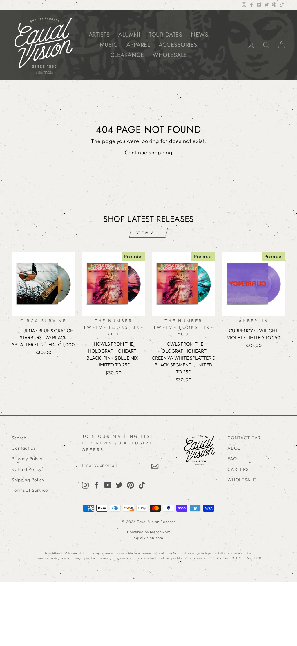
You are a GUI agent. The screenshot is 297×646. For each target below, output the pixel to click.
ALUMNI (129, 34)
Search (19, 437)
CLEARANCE (127, 55)
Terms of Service (30, 490)
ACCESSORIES (178, 45)
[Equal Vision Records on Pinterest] (130, 484)
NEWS (199, 34)
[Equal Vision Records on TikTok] (141, 484)
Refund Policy (27, 469)
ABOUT (235, 448)
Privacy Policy (27, 458)
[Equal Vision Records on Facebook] (96, 484)
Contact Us (24, 448)
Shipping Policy (28, 479)
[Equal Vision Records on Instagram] (85, 484)
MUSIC (109, 45)
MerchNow (160, 531)
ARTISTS (99, 34)
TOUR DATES (165, 34)
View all (148, 233)
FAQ (232, 458)
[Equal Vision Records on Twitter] (119, 484)
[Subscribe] (155, 466)
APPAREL (138, 45)
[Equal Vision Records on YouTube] (107, 484)
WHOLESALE (170, 55)
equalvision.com (149, 537)
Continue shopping (148, 152)
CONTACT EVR (244, 437)
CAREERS (238, 469)
